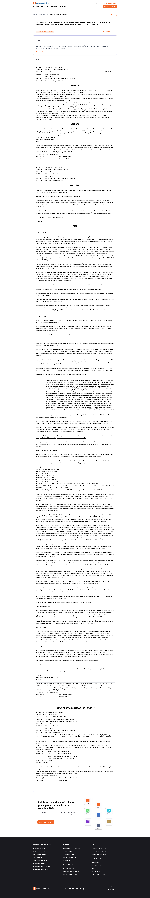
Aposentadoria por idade (40, 869)
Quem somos (95, 862)
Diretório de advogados (69, 857)
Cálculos (36, 6)
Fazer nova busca (110, 15)
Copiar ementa (106, 32)
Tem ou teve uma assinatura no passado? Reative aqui (52, 826)
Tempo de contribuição (40, 860)
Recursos (63, 6)
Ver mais (38, 51)
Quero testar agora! (45, 822)
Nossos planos (108, 6)
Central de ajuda (96, 865)
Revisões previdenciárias (99, 851)
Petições (54, 6)
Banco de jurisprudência (69, 854)
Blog (96, 3)
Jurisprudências (43, 14)
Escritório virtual (67, 860)
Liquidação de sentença (40, 854)
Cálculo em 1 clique (39, 848)
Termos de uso (96, 871)
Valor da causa (37, 857)
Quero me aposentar (110, 3)
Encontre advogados (68, 868)
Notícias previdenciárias (69, 874)
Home (35, 14)
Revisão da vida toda (39, 851)
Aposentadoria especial (40, 863)
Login (100, 3)
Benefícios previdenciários (99, 848)
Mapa (93, 868)
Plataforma (45, 6)
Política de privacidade (98, 874)
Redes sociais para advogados (71, 848)
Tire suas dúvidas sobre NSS (70, 871)
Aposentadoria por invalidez (41, 866)
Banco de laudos (67, 851)
